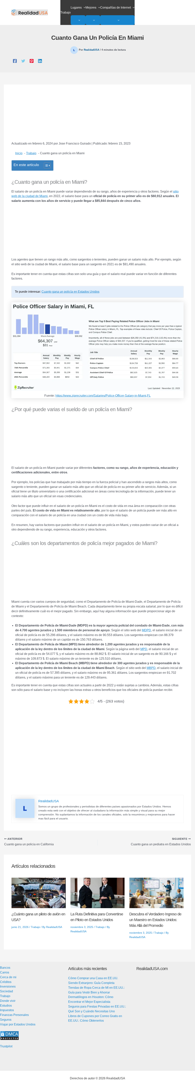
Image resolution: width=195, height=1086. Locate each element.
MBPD (151, 668)
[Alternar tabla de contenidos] (45, 165)
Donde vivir (7, 1000)
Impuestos (7, 1010)
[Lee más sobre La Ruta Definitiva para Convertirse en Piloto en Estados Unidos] (97, 892)
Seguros (5, 1019)
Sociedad (6, 991)
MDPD (146, 630)
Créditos (5, 982)
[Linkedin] (40, 61)
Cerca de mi (8, 977)
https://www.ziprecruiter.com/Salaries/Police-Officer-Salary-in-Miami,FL (103, 395)
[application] (84, 7)
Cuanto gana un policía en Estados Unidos (70, 291)
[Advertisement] (97, 116)
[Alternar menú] (78, 20)
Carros (4, 972)
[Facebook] (15, 61)
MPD (143, 649)
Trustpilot (6, 1046)
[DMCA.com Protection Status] (9, 1035)
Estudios (6, 1005)
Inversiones (8, 986)
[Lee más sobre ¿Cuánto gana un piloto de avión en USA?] (38, 892)
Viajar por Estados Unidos (17, 1024)
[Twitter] (23, 61)
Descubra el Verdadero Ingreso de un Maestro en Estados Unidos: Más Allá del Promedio (155, 920)
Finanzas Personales (14, 1014)
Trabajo (35, 927)
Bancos (5, 967)
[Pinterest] (32, 61)
